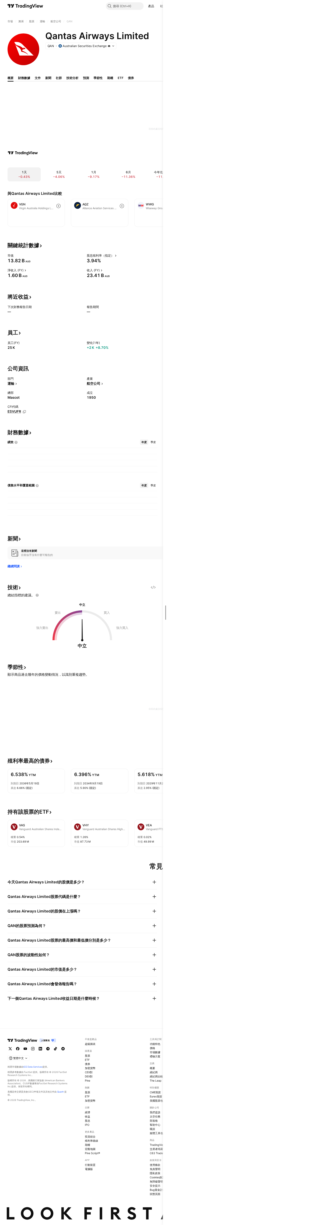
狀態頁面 (155, 1194)
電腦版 (89, 1169)
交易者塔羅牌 (158, 1149)
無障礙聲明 (156, 1181)
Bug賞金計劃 (157, 1189)
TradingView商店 (160, 1144)
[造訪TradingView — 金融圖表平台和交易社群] (23, 153)
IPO (87, 1124)
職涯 (152, 1129)
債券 (87, 1064)
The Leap (155, 1080)
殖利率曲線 (91, 1140)
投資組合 (90, 1136)
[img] (109, 46)
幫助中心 (155, 1124)
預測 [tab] (86, 78)
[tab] (144, 442)
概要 (152, 1068)
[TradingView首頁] (25, 6)
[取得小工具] (153, 587)
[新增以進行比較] (58, 206)
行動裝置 (90, 1164)
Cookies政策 (157, 1177)
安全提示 (155, 1185)
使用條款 (155, 1164)
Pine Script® (92, 1153)
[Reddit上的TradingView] (63, 1048)
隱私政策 (155, 1173)
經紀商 (154, 1072)
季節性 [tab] (98, 78)
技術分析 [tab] (72, 78)
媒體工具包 (156, 1133)
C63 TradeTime (159, 1153)
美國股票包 (156, 1100)
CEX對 (89, 1072)
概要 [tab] (11, 78)
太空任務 (155, 1116)
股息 (87, 1120)
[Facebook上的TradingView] (17, 1048)
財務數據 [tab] (24, 78)
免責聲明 (155, 1169)
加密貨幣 (90, 1068)
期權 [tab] (110, 78)
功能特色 (155, 1043)
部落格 (154, 1120)
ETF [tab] (120, 78)
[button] (157, 6)
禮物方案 (155, 1056)
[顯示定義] (16, 255)
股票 (87, 1055)
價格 (152, 1048)
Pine (87, 1080)
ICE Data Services (32, 1066)
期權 (87, 1144)
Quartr (60, 1091)
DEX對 (89, 1076)
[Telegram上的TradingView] (48, 1048)
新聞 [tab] (48, 78)
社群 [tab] (59, 78)
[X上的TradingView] (10, 1048)
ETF (87, 1059)
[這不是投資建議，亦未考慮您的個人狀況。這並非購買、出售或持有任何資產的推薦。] (37, 595)
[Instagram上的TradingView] (32, 1048)
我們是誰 (155, 1112)
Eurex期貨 (156, 1096)
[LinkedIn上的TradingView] (40, 1048)
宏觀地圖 (90, 1149)
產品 (151, 6)
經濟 (87, 1112)
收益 (87, 1116)
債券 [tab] (131, 78)
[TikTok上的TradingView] (55, 1048)
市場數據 (155, 1052)
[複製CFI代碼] (24, 411)
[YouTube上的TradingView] (25, 1048)
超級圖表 (90, 1043)
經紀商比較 (156, 1076)
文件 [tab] (38, 78)
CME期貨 (155, 1092)
